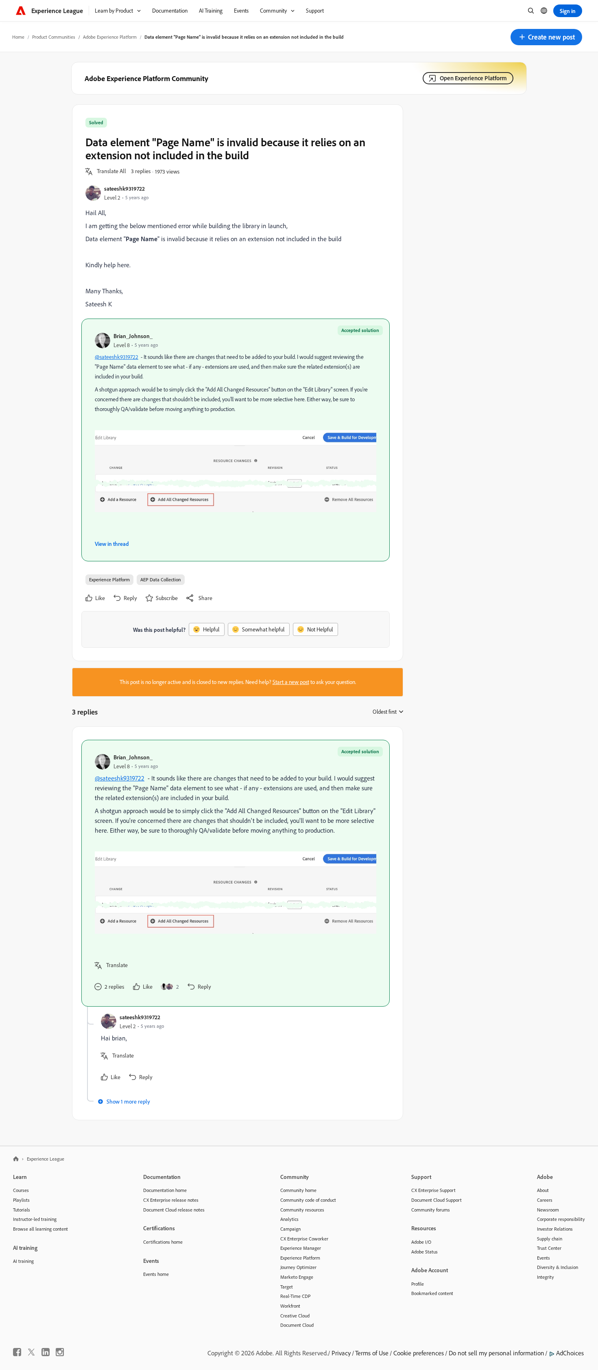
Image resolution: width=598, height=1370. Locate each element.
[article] (235, 873)
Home (18, 37)
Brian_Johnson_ (133, 335)
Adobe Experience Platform (110, 37)
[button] (546, 37)
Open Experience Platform (473, 78)
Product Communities (53, 37)
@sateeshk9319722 (116, 357)
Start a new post (291, 682)
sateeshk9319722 (124, 188)
